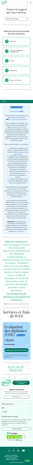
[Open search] (27, 3)
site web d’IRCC (19, 231)
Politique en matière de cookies (12, 459)
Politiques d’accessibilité (11, 458)
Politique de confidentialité (11, 455)
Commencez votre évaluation (21, 382)
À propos (4, 411)
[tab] (16, 41)
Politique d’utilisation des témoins (11, 456)
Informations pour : (8, 404)
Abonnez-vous (16, 397)
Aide (3, 408)
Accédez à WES (16, 428)
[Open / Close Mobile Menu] (30, 2)
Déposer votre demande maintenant (16, 350)
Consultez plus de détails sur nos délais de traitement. (16, 296)
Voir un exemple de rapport (18, 119)
